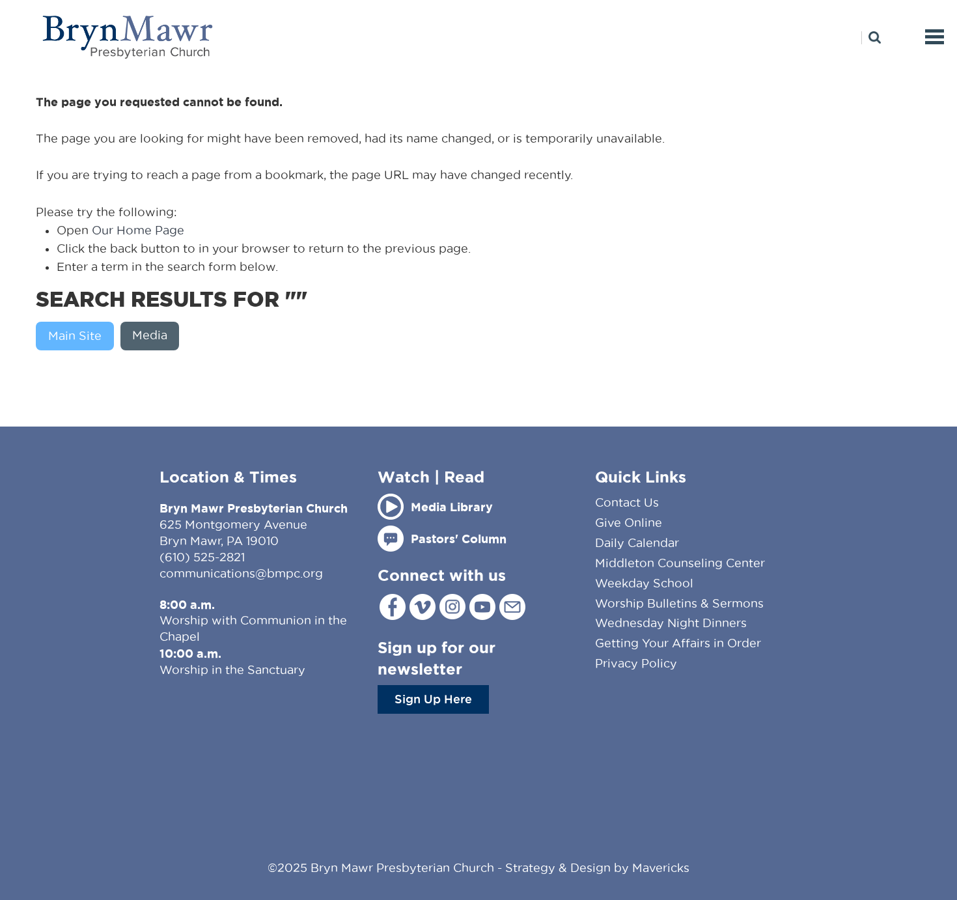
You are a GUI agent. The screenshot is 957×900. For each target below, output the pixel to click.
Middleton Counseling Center (680, 563)
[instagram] (452, 606)
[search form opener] (871, 37)
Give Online (628, 522)
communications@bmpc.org (241, 573)
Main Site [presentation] (75, 336)
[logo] (128, 36)
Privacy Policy (636, 663)
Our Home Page (138, 230)
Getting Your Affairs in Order (678, 643)
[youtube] (482, 607)
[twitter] (422, 607)
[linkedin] (512, 607)
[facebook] (393, 607)
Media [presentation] (149, 335)
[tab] (78, 336)
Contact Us (627, 502)
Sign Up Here (433, 698)
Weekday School (644, 583)
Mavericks (660, 868)
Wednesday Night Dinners (671, 623)
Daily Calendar (637, 543)
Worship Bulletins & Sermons (679, 603)
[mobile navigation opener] (934, 36)
